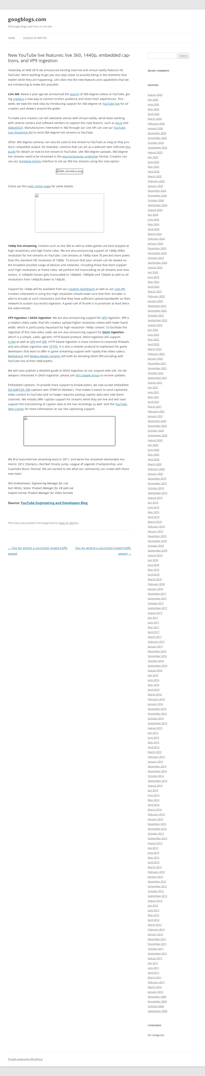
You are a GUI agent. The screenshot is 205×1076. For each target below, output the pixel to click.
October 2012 (156, 891)
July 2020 (153, 445)
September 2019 (157, 493)
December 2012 (157, 881)
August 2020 (155, 440)
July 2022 (153, 330)
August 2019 (155, 498)
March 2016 (155, 694)
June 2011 (153, 968)
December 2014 (157, 766)
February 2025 (156, 181)
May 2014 (153, 800)
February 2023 (156, 296)
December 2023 (157, 248)
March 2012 (155, 924)
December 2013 (157, 824)
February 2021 (156, 411)
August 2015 (155, 728)
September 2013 (157, 838)
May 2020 (153, 454)
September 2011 (157, 953)
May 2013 (153, 857)
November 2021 (157, 368)
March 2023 (155, 291)
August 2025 (155, 152)
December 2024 (157, 190)
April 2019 (153, 517)
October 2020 (156, 430)
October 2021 (156, 373)
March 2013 (155, 867)
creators (18, 99)
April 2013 (153, 862)
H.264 (12, 342)
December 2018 (157, 536)
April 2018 (153, 574)
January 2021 (155, 416)
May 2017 (153, 627)
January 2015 (155, 761)
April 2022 (153, 344)
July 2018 (153, 560)
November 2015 (157, 713)
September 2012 (157, 896)
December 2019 (157, 478)
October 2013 (156, 833)
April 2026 (153, 114)
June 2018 (153, 565)
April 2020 (153, 459)
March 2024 (155, 234)
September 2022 (157, 320)
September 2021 (157, 378)
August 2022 (155, 325)
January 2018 (155, 589)
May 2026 (153, 109)
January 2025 (155, 186)
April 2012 (153, 920)
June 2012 (153, 910)
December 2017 (157, 593)
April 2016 (153, 689)
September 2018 (157, 550)
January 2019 (155, 531)
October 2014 (156, 776)
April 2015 (153, 747)
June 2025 (153, 162)
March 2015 (155, 752)
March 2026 (155, 119)
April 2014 (153, 805)
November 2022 (157, 310)
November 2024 (157, 195)
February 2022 (156, 354)
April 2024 (153, 229)
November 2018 (157, 541)
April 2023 (153, 286)
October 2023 (156, 258)
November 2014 (157, 771)
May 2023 (153, 282)
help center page (39, 186)
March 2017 (155, 637)
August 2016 (155, 670)
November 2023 (157, 253)
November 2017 (157, 598)
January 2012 (155, 934)
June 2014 (153, 795)
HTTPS (53, 346)
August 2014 (155, 785)
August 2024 (155, 210)
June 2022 (153, 334)
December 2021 (157, 363)
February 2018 (156, 584)
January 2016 (155, 704)
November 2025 (157, 138)
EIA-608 (13, 390)
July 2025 (153, 157)
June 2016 (153, 680)
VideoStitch (15, 128)
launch (74, 94)
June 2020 (153, 450)
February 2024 (156, 238)
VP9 (104, 318)
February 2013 (156, 872)
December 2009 (157, 996)
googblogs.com (27, 19)
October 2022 (156, 315)
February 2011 (156, 982)
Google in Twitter (34, 38)
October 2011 (156, 948)
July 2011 (153, 963)
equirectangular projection (80, 156)
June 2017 (153, 622)
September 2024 (157, 205)
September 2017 (157, 608)
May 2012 (153, 915)
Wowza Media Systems (45, 356)
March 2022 (155, 349)
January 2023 (155, 301)
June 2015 (153, 737)
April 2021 (153, 402)
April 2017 (153, 632)
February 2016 (156, 699)
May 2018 (153, 569)
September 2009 (157, 1011)
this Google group (88, 375)
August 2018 (155, 555)
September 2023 (157, 262)
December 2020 (157, 421)
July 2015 (153, 733)
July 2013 (153, 848)
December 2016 (157, 651)
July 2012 (153, 905)
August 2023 (155, 267)
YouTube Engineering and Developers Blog (54, 503)
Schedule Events (30, 161)
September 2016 (157, 665)
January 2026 (155, 128)
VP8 (44, 342)
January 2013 (155, 877)
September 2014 (157, 781)
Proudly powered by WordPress (25, 1059)
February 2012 (156, 929)
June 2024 (153, 219)
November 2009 (157, 1001)
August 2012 (155, 900)
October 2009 (156, 1006)
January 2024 (155, 243)
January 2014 (155, 819)
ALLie (118, 123)
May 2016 (153, 685)
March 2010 (155, 987)
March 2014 (155, 809)
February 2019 (156, 526)
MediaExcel (15, 356)
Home (11, 38)
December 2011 (157, 939)
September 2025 (157, 147)
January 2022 (155, 358)
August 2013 (155, 843)
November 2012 (157, 886)
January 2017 (155, 646)
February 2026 (156, 123)
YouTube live (111, 104)
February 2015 (156, 757)
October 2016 (156, 661)
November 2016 (157, 656)
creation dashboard (81, 289)
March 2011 (155, 977)
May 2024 (153, 224)
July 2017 (153, 617)
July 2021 (153, 387)
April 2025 (153, 171)
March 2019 (155, 522)
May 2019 (153, 512)
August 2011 (155, 958)
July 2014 (153, 790)
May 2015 (153, 742)
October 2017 (156, 603)
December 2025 (157, 133)
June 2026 (153, 104)
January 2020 (155, 474)
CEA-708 (24, 390)
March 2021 (155, 406)
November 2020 (157, 426)
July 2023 (153, 272)
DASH (106, 332)
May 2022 (153, 339)
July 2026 (153, 99)
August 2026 (155, 95)
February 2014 (156, 814)
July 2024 (153, 214)
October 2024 (156, 200)
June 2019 (153, 507)
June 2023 (153, 277)
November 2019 (157, 483)
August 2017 (155, 613)
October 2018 (156, 545)
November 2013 (157, 829)
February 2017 (156, 641)
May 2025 (153, 167)
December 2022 (157, 306)
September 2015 (157, 723)
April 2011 (153, 972)
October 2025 (156, 143)
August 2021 (155, 382)
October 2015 (156, 718)
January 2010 (155, 992)
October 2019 (156, 488)
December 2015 (157, 709)
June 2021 (153, 392)
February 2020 (156, 469)
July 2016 (153, 675)
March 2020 (155, 464)
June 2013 (153, 853)
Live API (120, 289)
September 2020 (157, 435)
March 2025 (155, 176)
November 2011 (157, 944)
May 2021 (153, 397)
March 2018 (155, 579)
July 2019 (153, 502)
